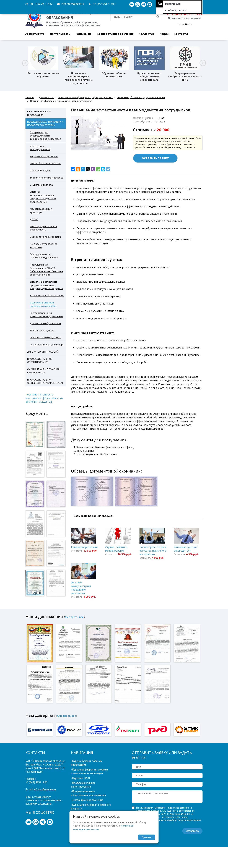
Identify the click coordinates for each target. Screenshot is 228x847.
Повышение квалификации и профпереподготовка (85, 97)
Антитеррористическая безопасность (43, 228)
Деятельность (60, 33)
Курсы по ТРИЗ (81, 778)
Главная (29, 97)
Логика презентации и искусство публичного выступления (153, 550)
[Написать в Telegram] (143, 4)
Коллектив (146, 33)
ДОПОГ (34, 219)
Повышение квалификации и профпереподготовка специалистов (79, 78)
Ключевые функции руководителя (185, 548)
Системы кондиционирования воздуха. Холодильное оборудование (43, 196)
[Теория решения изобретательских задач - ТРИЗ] (184, 58)
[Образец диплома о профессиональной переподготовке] (137, 493)
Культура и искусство (42, 330)
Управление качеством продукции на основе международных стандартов (46, 285)
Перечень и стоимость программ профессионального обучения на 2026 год (44, 398)
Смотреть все (74, 617)
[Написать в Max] (149, 4)
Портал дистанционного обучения (43, 75)
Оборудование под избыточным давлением (44, 256)
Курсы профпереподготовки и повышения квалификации (89, 771)
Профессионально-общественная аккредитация (149, 77)
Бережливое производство (45, 236)
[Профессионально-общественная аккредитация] (149, 58)
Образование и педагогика (45, 337)
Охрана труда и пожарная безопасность (43, 371)
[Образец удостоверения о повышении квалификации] (93, 493)
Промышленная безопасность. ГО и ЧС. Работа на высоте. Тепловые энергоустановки (46, 269)
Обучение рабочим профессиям (114, 75)
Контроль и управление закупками (43, 245)
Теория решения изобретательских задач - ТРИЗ (185, 77)
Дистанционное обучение (87, 800)
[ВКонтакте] (73, 169)
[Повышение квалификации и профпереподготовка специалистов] (78, 58)
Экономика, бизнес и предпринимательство (141, 97)
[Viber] (93, 169)
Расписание (84, 33)
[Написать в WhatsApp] (137, 4)
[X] (88, 169)
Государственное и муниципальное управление (46, 314)
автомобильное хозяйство (45, 163)
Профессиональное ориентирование (39, 360)
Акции (164, 33)
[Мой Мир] (83, 169)
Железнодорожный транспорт (41, 210)
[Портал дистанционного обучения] (43, 58)
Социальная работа (41, 184)
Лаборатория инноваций (43, 351)
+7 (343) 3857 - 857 (104, 3)
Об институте (34, 33)
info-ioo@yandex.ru (72, 3)
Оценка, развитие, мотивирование (116, 548)
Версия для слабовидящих (175, 7)
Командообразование (84, 547)
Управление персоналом (44, 156)
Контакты (181, 33)
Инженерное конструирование (40, 147)
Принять (146, 837)
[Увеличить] (34, 434)
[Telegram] (108, 169)
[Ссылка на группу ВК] (131, 4)
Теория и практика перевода (46, 177)
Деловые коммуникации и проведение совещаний (81, 588)
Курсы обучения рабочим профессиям (86, 763)
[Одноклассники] (78, 169)
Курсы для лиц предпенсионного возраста (91, 806)
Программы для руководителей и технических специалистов (45, 136)
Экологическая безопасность (47, 295)
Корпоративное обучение (115, 33)
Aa (159, 3)
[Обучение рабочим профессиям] (114, 58)
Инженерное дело (40, 170)
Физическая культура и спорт (47, 344)
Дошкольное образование (45, 323)
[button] (25, 63)
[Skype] (103, 169)
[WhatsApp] (98, 169)
